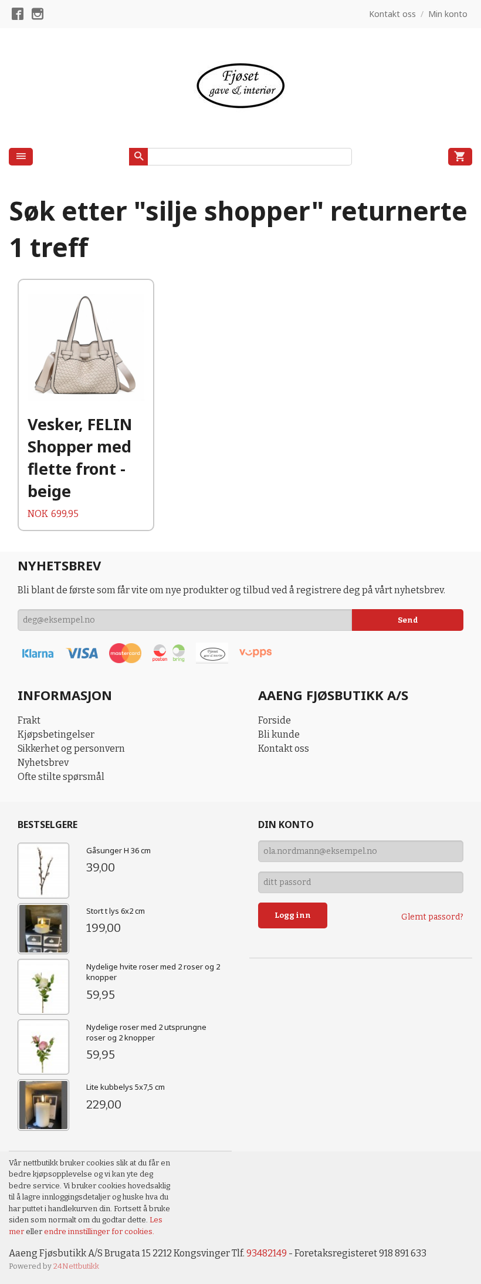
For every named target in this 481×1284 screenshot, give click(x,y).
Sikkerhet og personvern (71, 748)
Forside (274, 720)
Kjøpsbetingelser (56, 734)
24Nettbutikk (76, 1266)
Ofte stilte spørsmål (61, 776)
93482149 (266, 1253)
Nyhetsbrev (43, 762)
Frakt (29, 720)
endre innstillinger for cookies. (99, 1231)
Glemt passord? (432, 917)
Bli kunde (279, 734)
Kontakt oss (283, 748)
